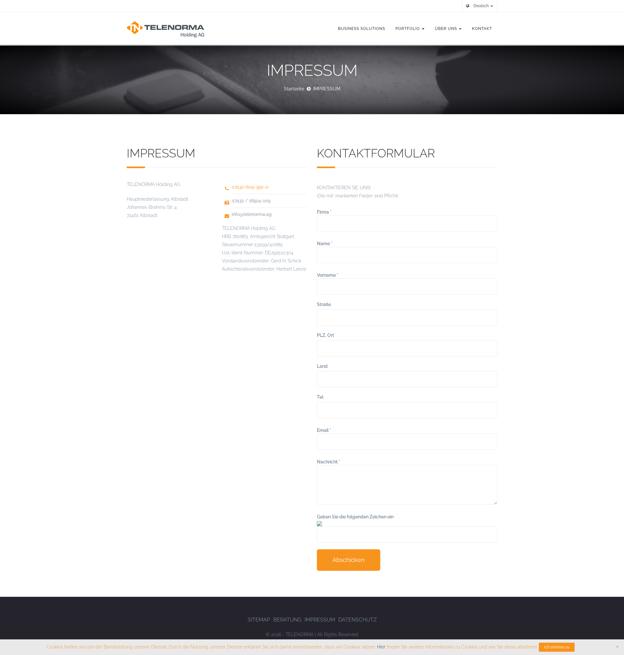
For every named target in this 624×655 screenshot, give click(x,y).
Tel (320, 397)
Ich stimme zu (556, 647)
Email (324, 430)
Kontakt (482, 28)
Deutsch (481, 6)
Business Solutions (361, 28)
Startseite (294, 88)
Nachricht (328, 461)
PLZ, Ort (325, 335)
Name (324, 243)
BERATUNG (287, 620)
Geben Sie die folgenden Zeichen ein (355, 516)
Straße (324, 304)
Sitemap (259, 620)
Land (322, 366)
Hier (381, 646)
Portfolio (408, 28)
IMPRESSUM (320, 620)
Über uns (446, 28)
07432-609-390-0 (250, 187)
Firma (324, 212)
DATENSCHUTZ (357, 620)
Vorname (327, 275)
